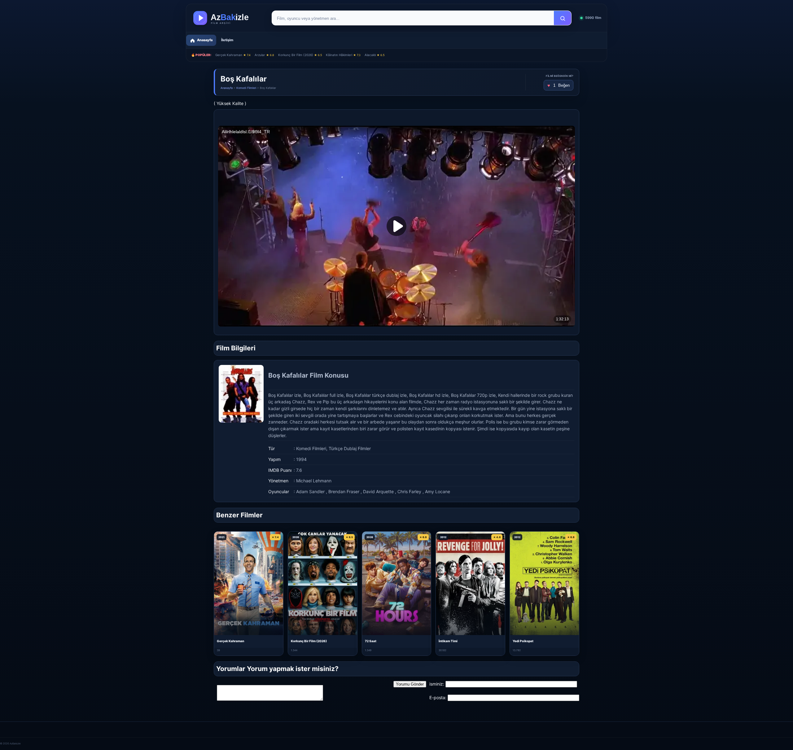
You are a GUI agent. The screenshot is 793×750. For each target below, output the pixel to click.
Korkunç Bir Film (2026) (300, 55)
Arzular (264, 55)
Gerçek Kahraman (233, 55)
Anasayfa (227, 88)
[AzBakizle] (227, 18)
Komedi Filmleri (246, 88)
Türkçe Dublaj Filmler (350, 448)
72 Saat (370, 641)
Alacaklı (374, 55)
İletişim (227, 40)
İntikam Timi (448, 641)
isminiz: (436, 683)
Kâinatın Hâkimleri (343, 55)
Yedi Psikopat (523, 641)
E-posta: (437, 697)
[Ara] (562, 18)
